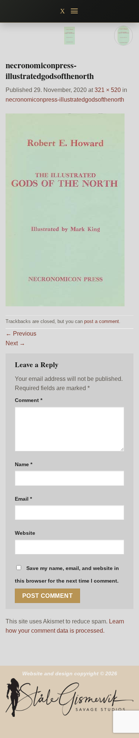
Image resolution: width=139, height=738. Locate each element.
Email (23, 499)
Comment (28, 400)
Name (23, 464)
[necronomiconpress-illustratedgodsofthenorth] (65, 209)
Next (15, 343)
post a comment (101, 321)
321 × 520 (108, 90)
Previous (21, 333)
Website (25, 533)
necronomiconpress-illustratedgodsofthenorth (65, 99)
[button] (74, 11)
